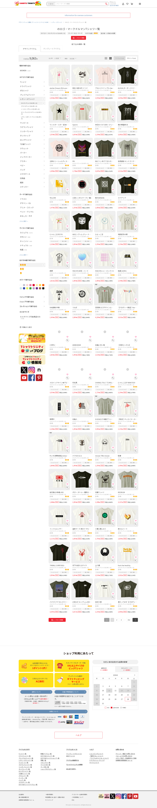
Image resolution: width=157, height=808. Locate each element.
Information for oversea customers (78, 15)
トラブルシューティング (97, 760)
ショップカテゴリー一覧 (48, 769)
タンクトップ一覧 (24, 769)
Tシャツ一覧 (22, 754)
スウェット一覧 (23, 776)
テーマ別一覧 (45, 767)
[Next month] (134, 675)
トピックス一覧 (45, 763)
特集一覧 (43, 760)
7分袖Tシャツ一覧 (24, 774)
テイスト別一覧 (45, 765)
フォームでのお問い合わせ (124, 756)
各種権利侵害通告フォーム (124, 760)
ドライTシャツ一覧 (25, 756)
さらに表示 (23, 221)
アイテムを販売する (72, 760)
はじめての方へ (71, 769)
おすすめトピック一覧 (47, 756)
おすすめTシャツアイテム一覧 (28, 784)
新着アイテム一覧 (46, 754)
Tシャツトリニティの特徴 (74, 765)
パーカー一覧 (23, 778)
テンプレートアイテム (51, 48)
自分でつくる (70, 756)
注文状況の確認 (114, 5)
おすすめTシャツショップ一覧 (50, 758)
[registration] (67, 80)
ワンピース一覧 (23, 763)
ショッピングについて (96, 754)
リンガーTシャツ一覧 (25, 767)
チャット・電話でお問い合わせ (125, 754)
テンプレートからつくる (74, 754)
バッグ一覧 (22, 780)
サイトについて (94, 763)
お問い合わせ (120, 749)
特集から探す (27, 327)
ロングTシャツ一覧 (25, 771)
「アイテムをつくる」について (99, 758)
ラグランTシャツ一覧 (25, 765)
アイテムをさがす (24, 749)
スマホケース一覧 (24, 782)
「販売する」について (96, 756)
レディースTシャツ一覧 (26, 760)
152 (129, 620)
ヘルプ (78, 735)
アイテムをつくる (71, 749)
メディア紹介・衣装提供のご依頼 (126, 758)
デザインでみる (131, 58)
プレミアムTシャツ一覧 (26, 758)
